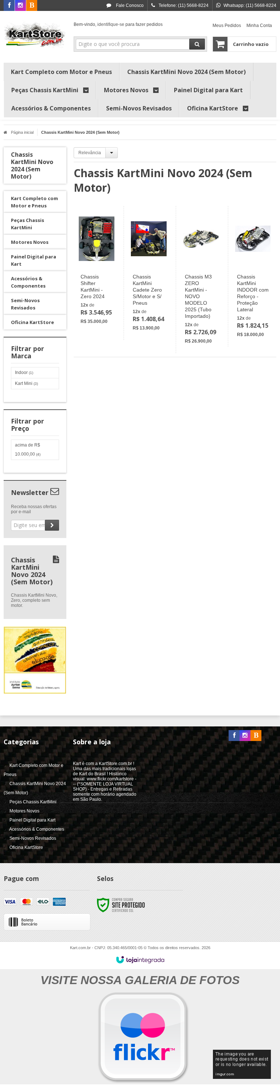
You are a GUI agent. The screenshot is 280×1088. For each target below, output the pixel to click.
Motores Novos (24, 811)
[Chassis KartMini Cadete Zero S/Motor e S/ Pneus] (148, 273)
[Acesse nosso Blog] (31, 5)
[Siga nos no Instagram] (20, 5)
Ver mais (101, 298)
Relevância (89, 152)
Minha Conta (259, 25)
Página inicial (22, 132)
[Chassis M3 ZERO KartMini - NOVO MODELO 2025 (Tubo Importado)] (200, 279)
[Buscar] (197, 44)
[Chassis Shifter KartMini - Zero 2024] (96, 270)
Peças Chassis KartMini (33, 801)
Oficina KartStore (26, 847)
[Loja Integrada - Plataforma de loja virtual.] (140, 960)
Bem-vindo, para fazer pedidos (118, 24)
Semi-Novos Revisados (32, 838)
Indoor (24, 372)
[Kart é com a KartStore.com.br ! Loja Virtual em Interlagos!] (35, 35)
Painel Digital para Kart (32, 820)
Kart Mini (26, 383)
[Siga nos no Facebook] (9, 5)
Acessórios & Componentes (36, 829)
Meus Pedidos (227, 25)
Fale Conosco (129, 5)
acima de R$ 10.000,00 (27, 449)
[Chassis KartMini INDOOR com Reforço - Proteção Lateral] (253, 276)
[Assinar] (52, 525)
